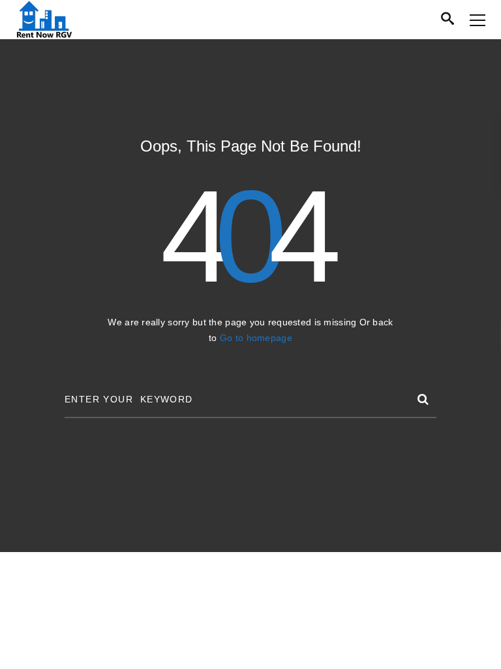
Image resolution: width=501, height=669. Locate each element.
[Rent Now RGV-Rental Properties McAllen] (44, 19)
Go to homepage (256, 338)
